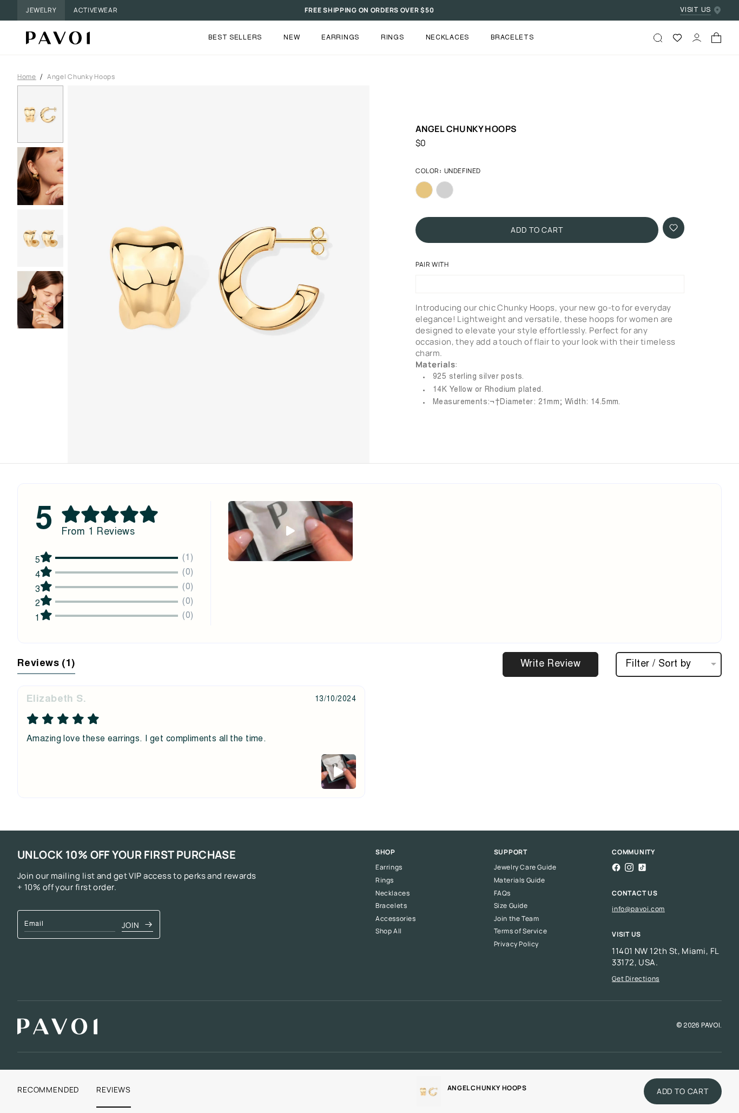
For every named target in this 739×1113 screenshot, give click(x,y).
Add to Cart (537, 230)
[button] (219, 274)
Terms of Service (520, 931)
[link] (429, 1091)
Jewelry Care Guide (525, 867)
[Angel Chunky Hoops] (53, 37)
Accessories (395, 918)
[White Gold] (444, 190)
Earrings (389, 867)
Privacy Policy (516, 944)
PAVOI (710, 1026)
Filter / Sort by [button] (658, 664)
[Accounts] (696, 37)
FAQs (502, 893)
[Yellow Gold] (424, 190)
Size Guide (511, 905)
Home (26, 77)
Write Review (550, 664)
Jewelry (41, 10)
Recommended (48, 1089)
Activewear (95, 10)
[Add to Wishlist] (673, 228)
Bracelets (391, 905)
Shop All (388, 931)
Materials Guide (519, 880)
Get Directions (635, 978)
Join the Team (516, 918)
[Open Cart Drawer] (716, 37)
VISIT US (695, 10)
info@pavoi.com (638, 908)
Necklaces (392, 893)
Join (130, 925)
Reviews (113, 1089)
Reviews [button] (46, 664)
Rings (384, 880)
